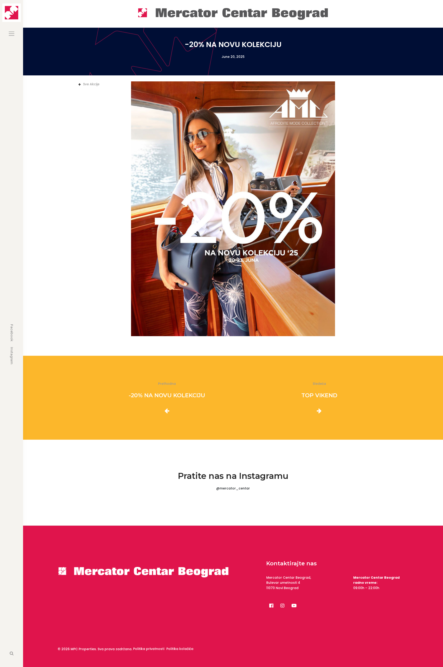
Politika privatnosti (148, 648)
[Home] (233, 13)
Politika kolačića (179, 648)
